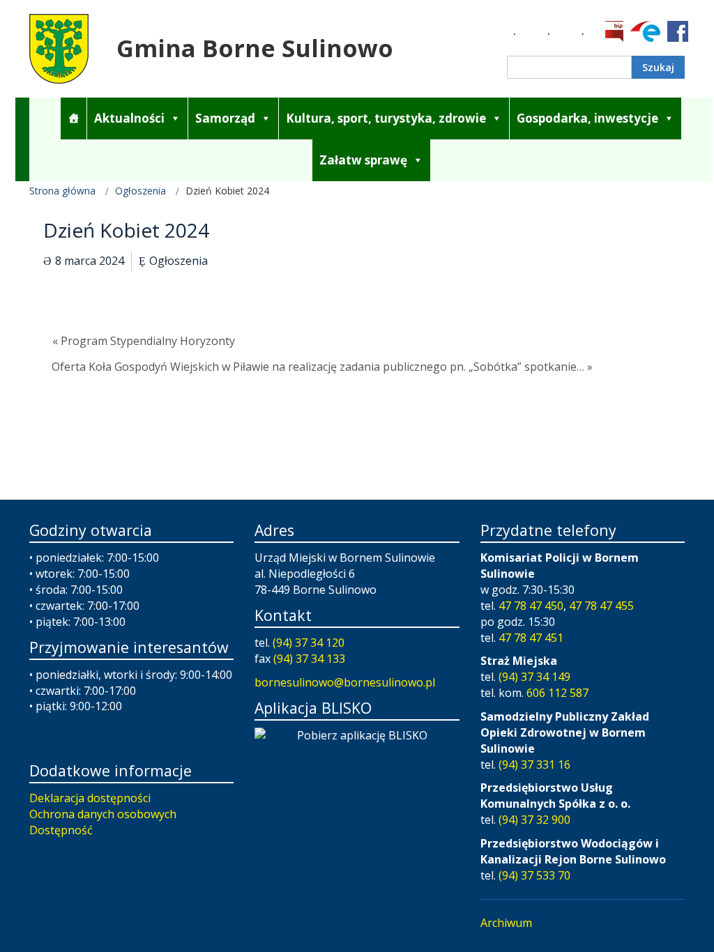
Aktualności (129, 118)
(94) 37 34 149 (534, 676)
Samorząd (225, 118)
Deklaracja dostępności (90, 798)
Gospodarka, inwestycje (587, 118)
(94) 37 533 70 (534, 875)
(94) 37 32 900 (534, 819)
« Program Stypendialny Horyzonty (143, 340)
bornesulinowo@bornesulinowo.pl (345, 682)
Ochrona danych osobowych (102, 814)
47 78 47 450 (531, 605)
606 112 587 (557, 692)
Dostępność (61, 830)
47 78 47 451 (531, 637)
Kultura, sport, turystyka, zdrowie (386, 118)
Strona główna (62, 190)
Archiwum (506, 922)
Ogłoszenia (140, 190)
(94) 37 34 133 (309, 658)
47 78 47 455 (601, 605)
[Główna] (73, 118)
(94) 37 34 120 (308, 642)
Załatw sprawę (363, 160)
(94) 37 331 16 (534, 764)
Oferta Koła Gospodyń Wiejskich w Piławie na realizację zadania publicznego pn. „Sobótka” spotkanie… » (322, 366)
